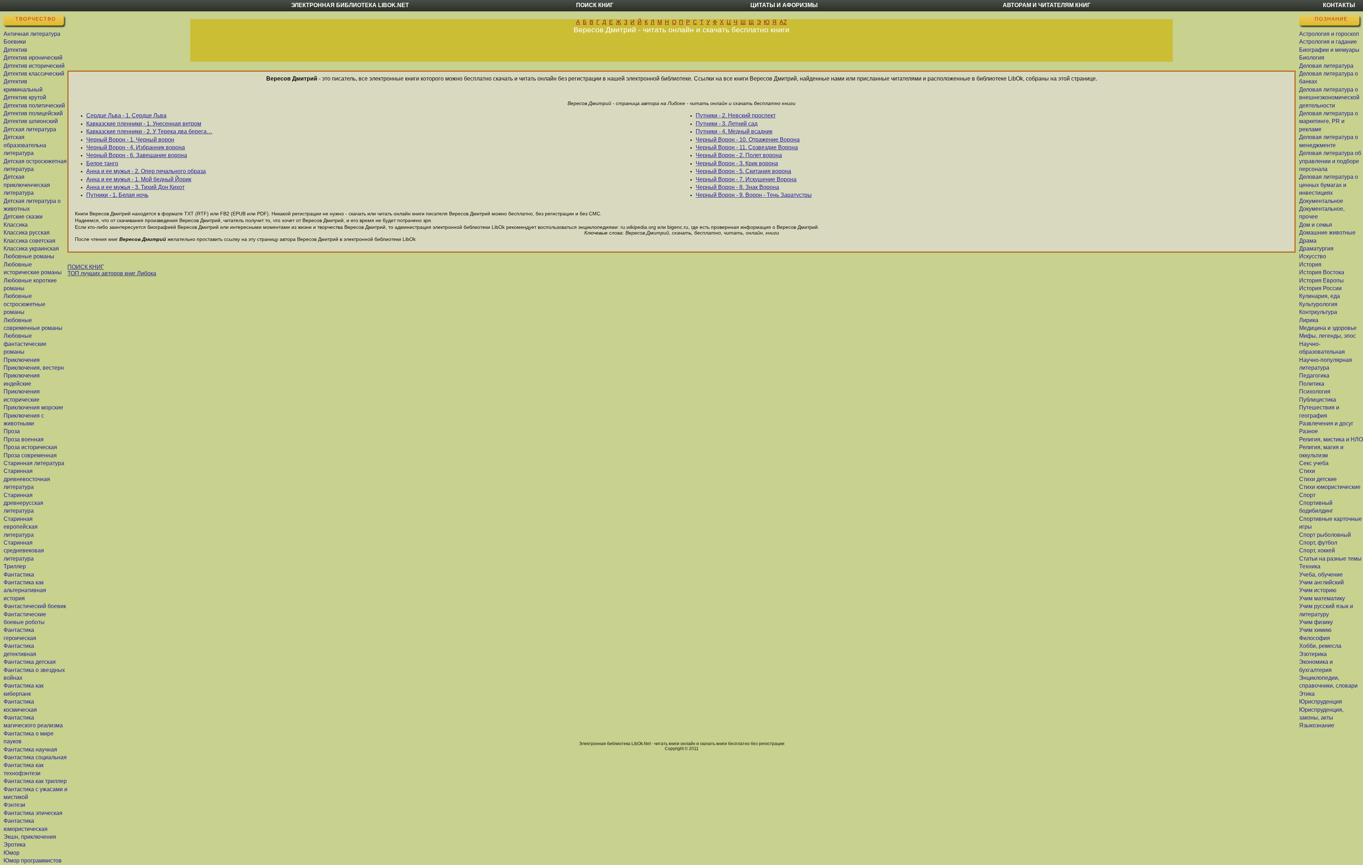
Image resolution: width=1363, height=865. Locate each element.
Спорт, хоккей (1317, 550)
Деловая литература (1326, 66)
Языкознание (1316, 725)
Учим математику (1322, 598)
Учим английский (1321, 582)
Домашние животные (1327, 233)
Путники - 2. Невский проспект (736, 115)
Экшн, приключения (30, 837)
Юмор (12, 853)
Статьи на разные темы (1330, 559)
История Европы (1321, 280)
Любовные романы (29, 256)
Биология (1311, 58)
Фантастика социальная (35, 757)
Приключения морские (33, 407)
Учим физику (1316, 622)
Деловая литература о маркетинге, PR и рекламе (1328, 121)
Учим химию (1315, 630)
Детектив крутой (25, 97)
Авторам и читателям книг (1046, 5)
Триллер (15, 566)
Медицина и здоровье (1328, 328)
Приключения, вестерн (34, 368)
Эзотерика (1313, 654)
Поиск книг (594, 5)
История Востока (1321, 272)
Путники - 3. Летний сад (726, 124)
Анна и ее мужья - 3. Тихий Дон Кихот (135, 187)
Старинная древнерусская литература (23, 503)
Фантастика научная (30, 749)
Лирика (1308, 320)
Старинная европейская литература (21, 527)
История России (1320, 288)
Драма (1308, 241)
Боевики (15, 42)
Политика (1311, 384)
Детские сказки (23, 217)
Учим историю (1317, 590)
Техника (1309, 566)
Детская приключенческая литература (27, 185)
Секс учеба (1314, 463)
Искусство (1312, 256)
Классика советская (29, 241)
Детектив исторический (34, 66)
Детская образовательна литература (25, 145)
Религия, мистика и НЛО (1331, 439)
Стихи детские (1318, 479)
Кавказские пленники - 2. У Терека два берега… (149, 131)
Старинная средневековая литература (24, 551)
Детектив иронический (33, 58)
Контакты (1339, 5)
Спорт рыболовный (1325, 535)
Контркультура (1318, 312)
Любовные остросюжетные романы (24, 304)
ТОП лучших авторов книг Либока (111, 273)
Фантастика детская (30, 662)
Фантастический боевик (35, 606)
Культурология (1318, 304)
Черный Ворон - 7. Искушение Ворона (746, 179)
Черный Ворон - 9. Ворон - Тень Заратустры (754, 195)
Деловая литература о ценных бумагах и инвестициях (1328, 185)
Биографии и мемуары (1329, 50)
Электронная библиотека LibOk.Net (350, 5)
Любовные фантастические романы (25, 344)
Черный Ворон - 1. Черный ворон (130, 140)
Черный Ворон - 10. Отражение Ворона (748, 140)
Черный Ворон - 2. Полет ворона (739, 155)
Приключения (22, 360)
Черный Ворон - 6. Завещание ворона (136, 155)
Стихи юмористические (1330, 487)
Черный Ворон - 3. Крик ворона (737, 163)
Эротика (15, 845)
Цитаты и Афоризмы (784, 5)
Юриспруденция (1320, 702)
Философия (1314, 638)
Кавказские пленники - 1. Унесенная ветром (143, 124)
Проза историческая (30, 447)
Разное (1308, 431)
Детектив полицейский (33, 113)
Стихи (1307, 471)
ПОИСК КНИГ (85, 267)
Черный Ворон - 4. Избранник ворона (135, 147)
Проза (12, 431)
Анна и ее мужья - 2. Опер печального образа (146, 171)
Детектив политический (34, 106)
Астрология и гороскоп (1329, 34)
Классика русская (27, 233)
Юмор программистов (33, 861)
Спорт (1307, 495)
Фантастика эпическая (33, 813)
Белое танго (102, 163)
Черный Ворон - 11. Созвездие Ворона (747, 147)
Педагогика (1314, 376)
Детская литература (30, 129)
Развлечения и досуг (1326, 423)
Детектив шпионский (31, 121)
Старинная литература (34, 463)
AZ (783, 22)
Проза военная (24, 439)
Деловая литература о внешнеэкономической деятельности (1329, 98)
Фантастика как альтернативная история (25, 590)
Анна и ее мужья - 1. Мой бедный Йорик (138, 179)
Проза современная (30, 455)
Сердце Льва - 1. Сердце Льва (126, 115)
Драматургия (1316, 249)
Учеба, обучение (1321, 575)
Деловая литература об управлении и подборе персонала (1330, 161)
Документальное (1321, 201)
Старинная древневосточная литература (27, 479)
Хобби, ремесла (1320, 646)
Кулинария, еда (1319, 296)
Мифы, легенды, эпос (1327, 336)
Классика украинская (31, 249)
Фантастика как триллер (35, 781)
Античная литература (32, 34)
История (1310, 264)
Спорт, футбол (1318, 543)
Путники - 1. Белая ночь (117, 195)
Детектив (15, 50)
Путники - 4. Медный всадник (734, 131)
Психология (1314, 392)
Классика (16, 225)
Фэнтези (14, 805)
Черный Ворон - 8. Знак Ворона (737, 187)
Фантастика (19, 575)
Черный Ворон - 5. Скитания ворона (743, 171)
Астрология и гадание (1328, 42)
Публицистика (1317, 400)
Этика (1307, 694)
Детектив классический (34, 74)
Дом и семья (1315, 225)
